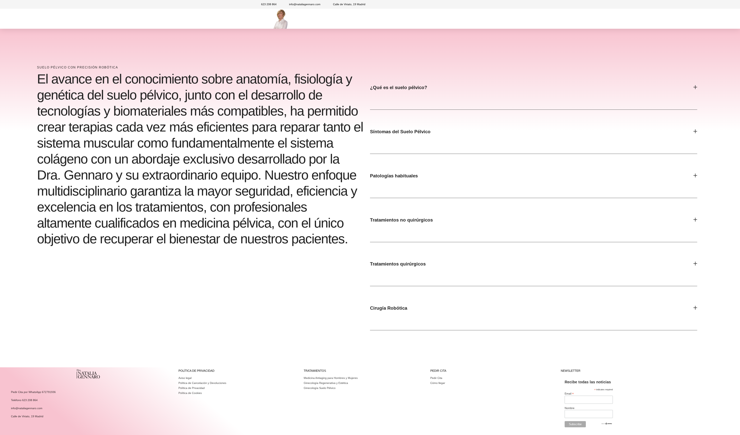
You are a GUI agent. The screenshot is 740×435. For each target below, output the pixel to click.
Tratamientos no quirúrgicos (401, 220)
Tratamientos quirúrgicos (398, 263)
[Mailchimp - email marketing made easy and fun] (607, 423)
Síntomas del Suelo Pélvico (400, 131)
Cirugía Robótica (388, 308)
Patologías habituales (394, 175)
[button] (533, 88)
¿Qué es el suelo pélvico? (398, 87)
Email (569, 393)
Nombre (569, 408)
